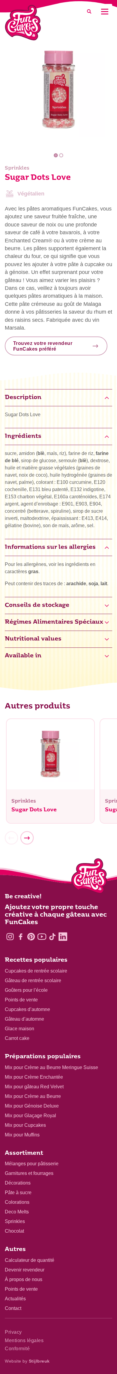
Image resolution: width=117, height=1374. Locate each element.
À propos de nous (23, 1279)
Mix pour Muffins (22, 1134)
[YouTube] (42, 936)
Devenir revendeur (24, 1269)
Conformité (17, 1348)
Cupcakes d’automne (27, 1009)
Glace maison (19, 1028)
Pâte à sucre (18, 1192)
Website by (27, 1361)
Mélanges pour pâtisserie (31, 1163)
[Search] (89, 11)
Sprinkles (15, 1221)
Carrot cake (17, 1038)
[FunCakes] (23, 23)
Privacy (13, 1332)
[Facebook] (20, 936)
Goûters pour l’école (26, 990)
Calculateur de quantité (29, 1260)
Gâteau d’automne (24, 1019)
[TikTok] (52, 936)
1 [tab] (56, 155)
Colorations (17, 1202)
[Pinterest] (31, 936)
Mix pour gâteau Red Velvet (34, 1086)
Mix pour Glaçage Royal (30, 1115)
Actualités (15, 1298)
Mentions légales (24, 1340)
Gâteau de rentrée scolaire (33, 980)
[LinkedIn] (63, 936)
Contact (13, 1308)
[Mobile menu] (104, 11)
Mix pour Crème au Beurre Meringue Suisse (51, 1067)
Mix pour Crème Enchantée (34, 1077)
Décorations (18, 1182)
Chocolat (14, 1231)
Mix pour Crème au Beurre (33, 1096)
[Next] (27, 838)
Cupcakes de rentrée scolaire (36, 970)
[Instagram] (10, 936)
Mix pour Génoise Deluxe (32, 1105)
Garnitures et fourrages (29, 1173)
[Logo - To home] (89, 877)
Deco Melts (17, 1211)
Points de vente (21, 999)
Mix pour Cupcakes (25, 1125)
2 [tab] (61, 155)
